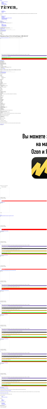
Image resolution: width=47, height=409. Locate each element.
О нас (2, 399)
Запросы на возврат (4, 25)
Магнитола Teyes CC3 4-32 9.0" (4, 314)
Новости (3, 400)
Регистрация (3, 28)
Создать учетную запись (3, 30)
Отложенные (3, 403)
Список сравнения (4, 24)
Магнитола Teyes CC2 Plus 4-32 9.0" (4, 290)
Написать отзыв (2, 60)
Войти (1, 28)
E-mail (1, 67)
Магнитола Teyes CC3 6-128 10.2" (4, 338)
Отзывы (3, 2)
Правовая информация (4, 4)
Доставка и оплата (4, 3)
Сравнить (4, 68)
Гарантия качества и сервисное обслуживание (5, 390)
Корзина (1, 22)
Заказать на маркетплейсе (5, 1)
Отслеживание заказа (2, 27)
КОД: (1, 61)
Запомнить (2, 34)
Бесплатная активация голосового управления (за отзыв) (7, 215)
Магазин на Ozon (4, 11)
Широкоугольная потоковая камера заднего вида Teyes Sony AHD (8, 270)
